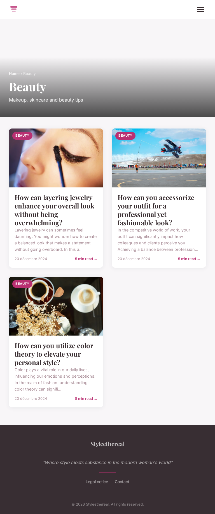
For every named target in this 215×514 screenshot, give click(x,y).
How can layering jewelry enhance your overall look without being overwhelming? (54, 210)
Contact (122, 481)
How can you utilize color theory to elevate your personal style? (54, 354)
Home (14, 73)
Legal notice (97, 481)
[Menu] (200, 9)
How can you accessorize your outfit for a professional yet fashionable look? (156, 210)
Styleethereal (107, 444)
